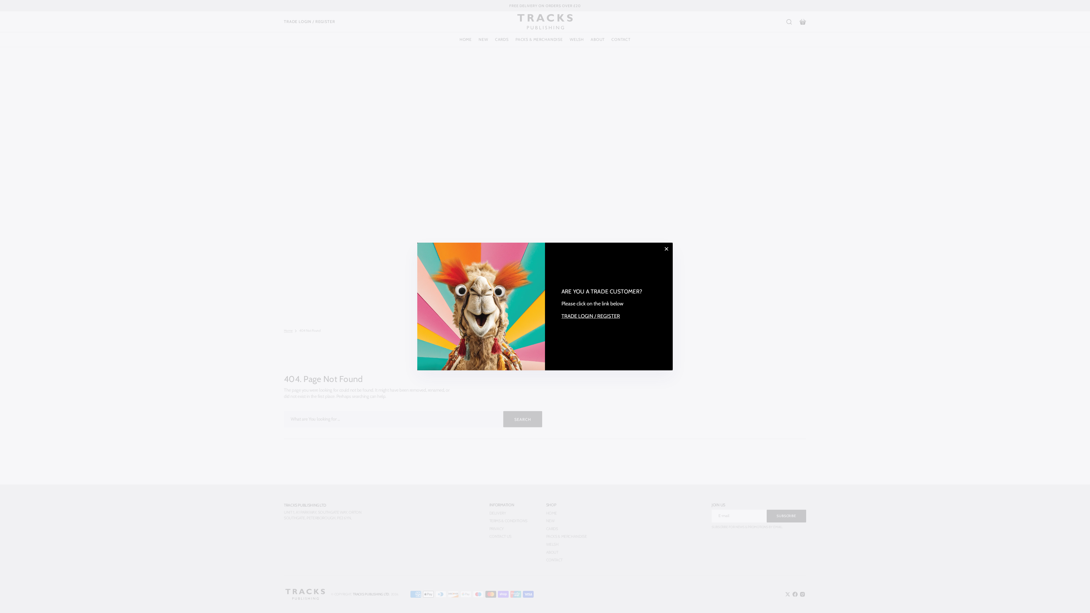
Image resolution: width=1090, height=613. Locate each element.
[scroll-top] (1078, 601)
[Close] (666, 249)
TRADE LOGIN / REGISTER (590, 316)
